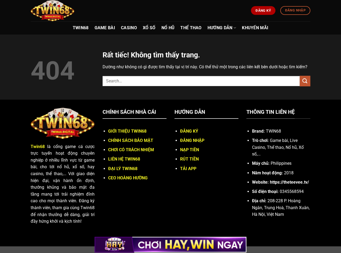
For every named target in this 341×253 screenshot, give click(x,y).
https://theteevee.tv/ (289, 182)
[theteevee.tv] (65, 10)
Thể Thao (191, 27)
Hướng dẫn (220, 27)
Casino (129, 27)
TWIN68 (81, 27)
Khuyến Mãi (255, 27)
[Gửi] (305, 81)
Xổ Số (149, 27)
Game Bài (105, 27)
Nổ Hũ (168, 27)
